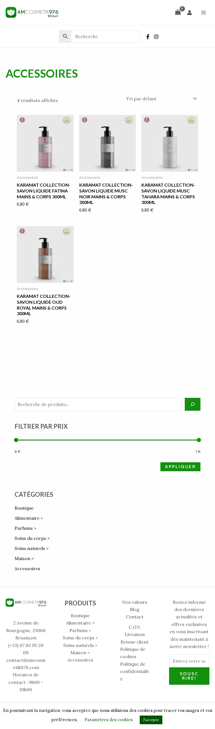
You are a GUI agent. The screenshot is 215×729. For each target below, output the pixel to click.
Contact (135, 616)
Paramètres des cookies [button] (109, 719)
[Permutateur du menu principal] (203, 12)
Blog (134, 609)
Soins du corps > (32, 538)
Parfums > (25, 528)
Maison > (24, 558)
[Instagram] (156, 36)
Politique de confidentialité (134, 671)
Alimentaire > (29, 518)
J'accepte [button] (151, 720)
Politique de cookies (132, 652)
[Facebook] (147, 36)
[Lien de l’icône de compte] (189, 12)
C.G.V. (135, 627)
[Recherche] (192, 404)
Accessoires (27, 568)
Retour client (135, 642)
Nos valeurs (134, 602)
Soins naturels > (32, 548)
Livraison (135, 634)
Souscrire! (189, 676)
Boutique (24, 508)
